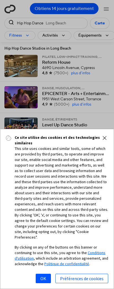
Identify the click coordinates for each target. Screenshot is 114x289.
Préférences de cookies (81, 278)
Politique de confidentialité (66, 263)
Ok (43, 278)
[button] (105, 138)
